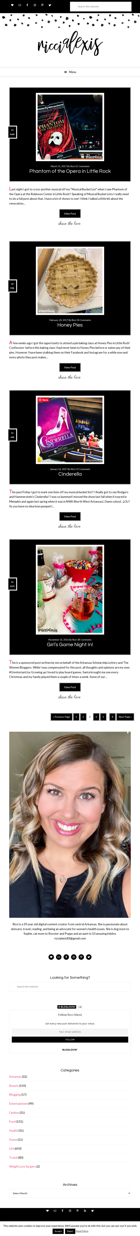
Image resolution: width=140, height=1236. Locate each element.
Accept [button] (58, 1231)
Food (12, 1121)
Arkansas (15, 1076)
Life (11, 1148)
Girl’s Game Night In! (70, 644)
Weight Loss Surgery (22, 1166)
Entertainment (18, 1103)
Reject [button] (70, 1231)
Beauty (13, 1085)
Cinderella (70, 474)
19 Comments (83, 469)
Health (13, 1130)
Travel (13, 1157)
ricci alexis (70, 47)
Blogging (15, 1094)
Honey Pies (70, 325)
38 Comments (84, 639)
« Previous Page (61, 718)
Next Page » (125, 718)
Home (13, 1139)
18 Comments (84, 320)
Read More (82, 1231)
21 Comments (82, 166)
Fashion (14, 1112)
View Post (70, 213)
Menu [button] (72, 72)
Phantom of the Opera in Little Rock (70, 171)
